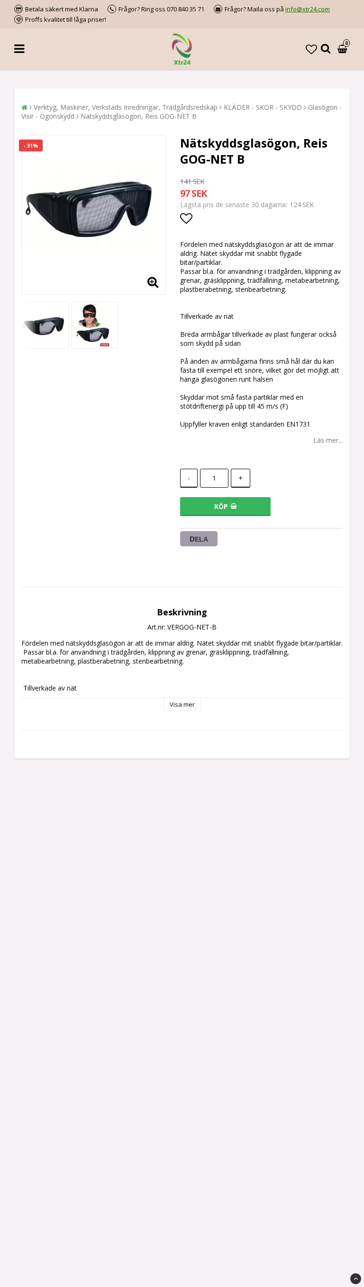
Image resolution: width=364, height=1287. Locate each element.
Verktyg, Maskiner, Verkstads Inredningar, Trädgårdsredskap (126, 107)
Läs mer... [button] (328, 440)
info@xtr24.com (307, 9)
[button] (311, 48)
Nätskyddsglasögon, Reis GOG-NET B (139, 116)
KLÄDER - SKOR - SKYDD (263, 107)
